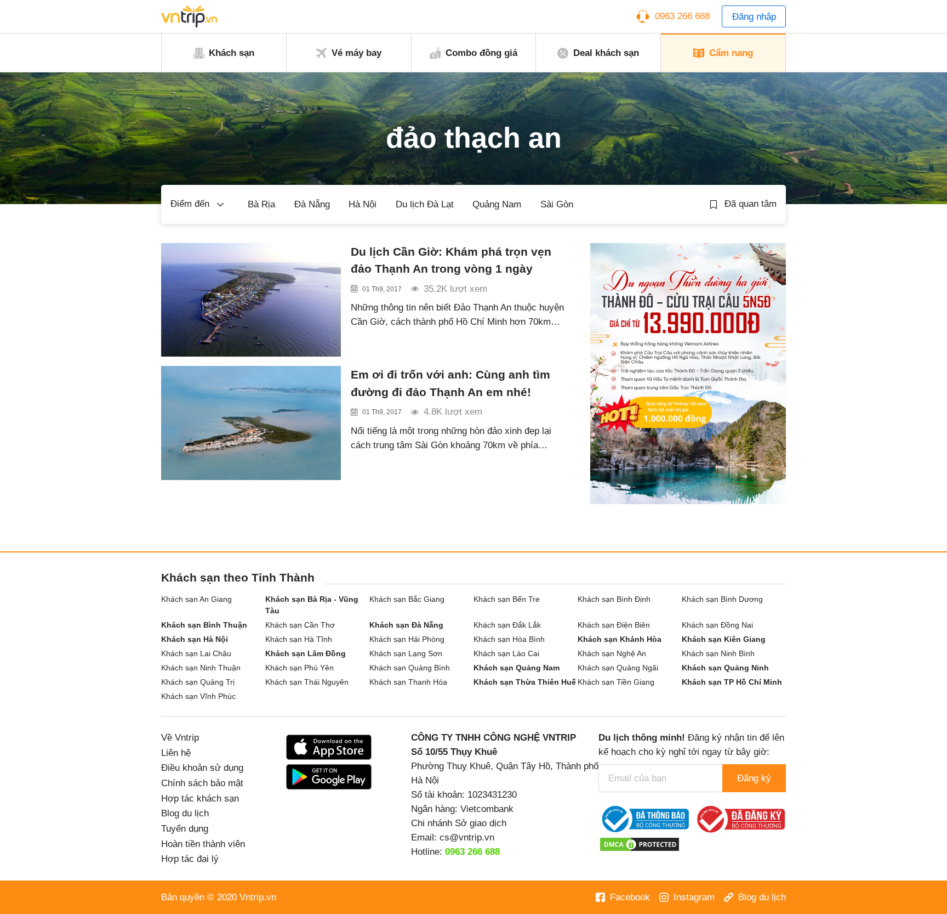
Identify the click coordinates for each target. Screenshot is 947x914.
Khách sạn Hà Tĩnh (298, 639)
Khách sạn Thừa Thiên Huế (525, 682)
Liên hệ (176, 752)
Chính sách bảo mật (202, 782)
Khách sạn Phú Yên (299, 667)
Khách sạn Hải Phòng (406, 639)
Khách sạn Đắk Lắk (507, 624)
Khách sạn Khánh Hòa (619, 639)
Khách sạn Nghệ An (612, 653)
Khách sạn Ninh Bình (718, 653)
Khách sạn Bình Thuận (204, 624)
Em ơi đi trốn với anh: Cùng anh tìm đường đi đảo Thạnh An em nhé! (450, 383)
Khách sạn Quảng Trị (198, 682)
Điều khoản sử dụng (202, 767)
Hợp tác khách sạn (200, 798)
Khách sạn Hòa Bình (509, 639)
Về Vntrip (180, 737)
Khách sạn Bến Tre (507, 599)
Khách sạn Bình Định (614, 599)
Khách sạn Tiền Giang (616, 682)
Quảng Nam (496, 204)
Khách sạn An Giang (196, 599)
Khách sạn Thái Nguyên (307, 682)
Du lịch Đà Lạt (425, 204)
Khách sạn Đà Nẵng (406, 624)
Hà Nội (362, 204)
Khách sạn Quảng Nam (517, 667)
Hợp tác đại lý (190, 858)
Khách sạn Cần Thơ (300, 624)
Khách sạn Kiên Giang (724, 639)
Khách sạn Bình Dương (722, 599)
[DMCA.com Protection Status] (639, 843)
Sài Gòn (556, 204)
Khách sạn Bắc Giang (406, 599)
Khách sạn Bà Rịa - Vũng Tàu (311, 605)
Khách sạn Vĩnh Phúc (198, 696)
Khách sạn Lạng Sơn (405, 653)
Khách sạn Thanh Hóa (408, 682)
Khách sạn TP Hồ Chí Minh (732, 682)
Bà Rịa (261, 204)
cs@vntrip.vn (467, 837)
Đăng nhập (754, 16)
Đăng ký (754, 777)
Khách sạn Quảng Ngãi (618, 667)
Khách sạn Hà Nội (194, 639)
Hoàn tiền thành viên (203, 843)
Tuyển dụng (184, 828)
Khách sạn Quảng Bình (409, 667)
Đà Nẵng (312, 204)
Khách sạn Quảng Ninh (725, 667)
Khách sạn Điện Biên (614, 624)
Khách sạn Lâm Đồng (305, 653)
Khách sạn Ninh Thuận (201, 667)
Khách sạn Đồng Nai (717, 624)
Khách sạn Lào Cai (506, 653)
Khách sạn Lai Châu (196, 653)
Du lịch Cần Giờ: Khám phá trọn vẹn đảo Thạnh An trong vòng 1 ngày (451, 260)
